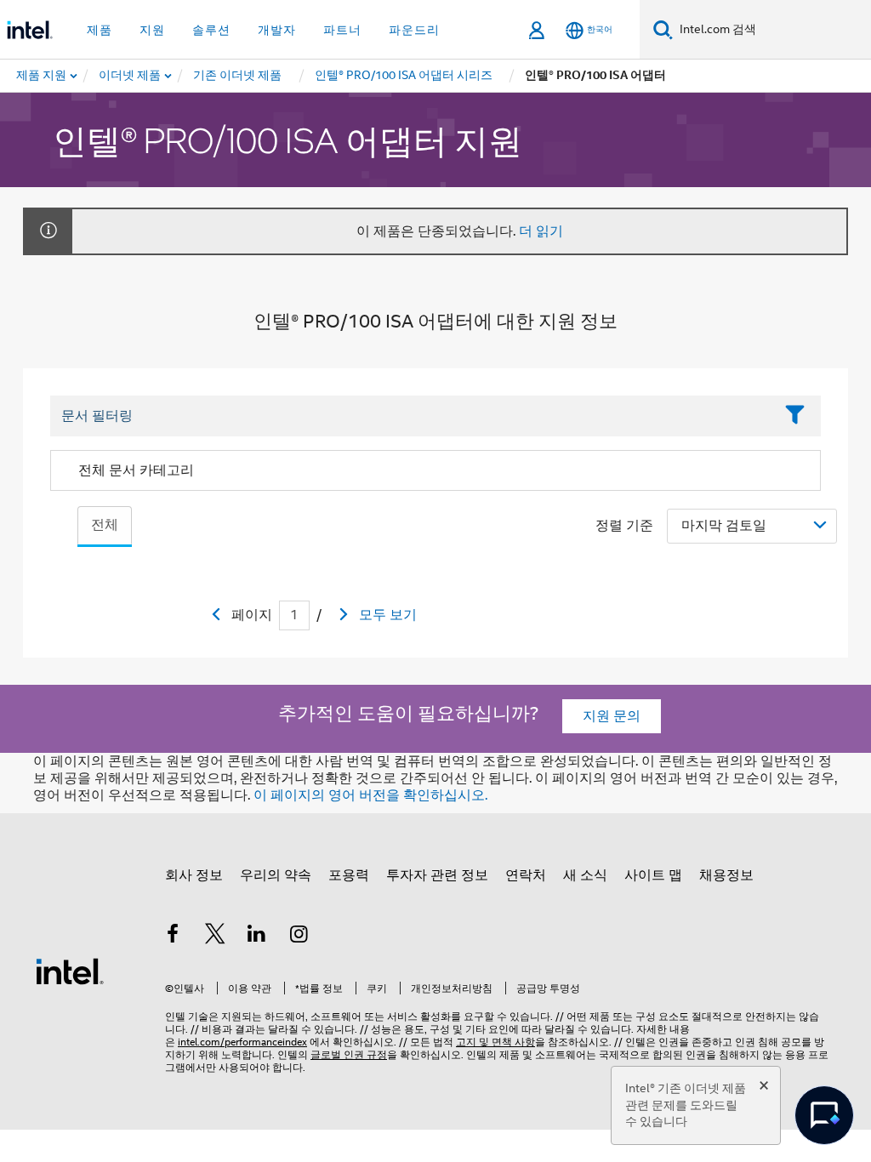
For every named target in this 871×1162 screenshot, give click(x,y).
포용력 (348, 875)
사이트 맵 (653, 875)
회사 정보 (194, 875)
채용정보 (726, 875)
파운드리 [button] (414, 29)
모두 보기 (388, 615)
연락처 (525, 875)
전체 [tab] (104, 524)
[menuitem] (130, 75)
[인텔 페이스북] (172, 936)
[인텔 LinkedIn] (256, 936)
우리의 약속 (275, 875)
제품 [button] (99, 29)
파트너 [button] (342, 29)
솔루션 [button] (211, 29)
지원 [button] (152, 29)
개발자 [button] (277, 29)
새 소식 (585, 875)
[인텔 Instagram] (299, 936)
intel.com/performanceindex (242, 1041)
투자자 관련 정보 (437, 875)
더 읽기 (541, 231)
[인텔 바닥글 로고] (70, 970)
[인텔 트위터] (215, 936)
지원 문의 (611, 716)
